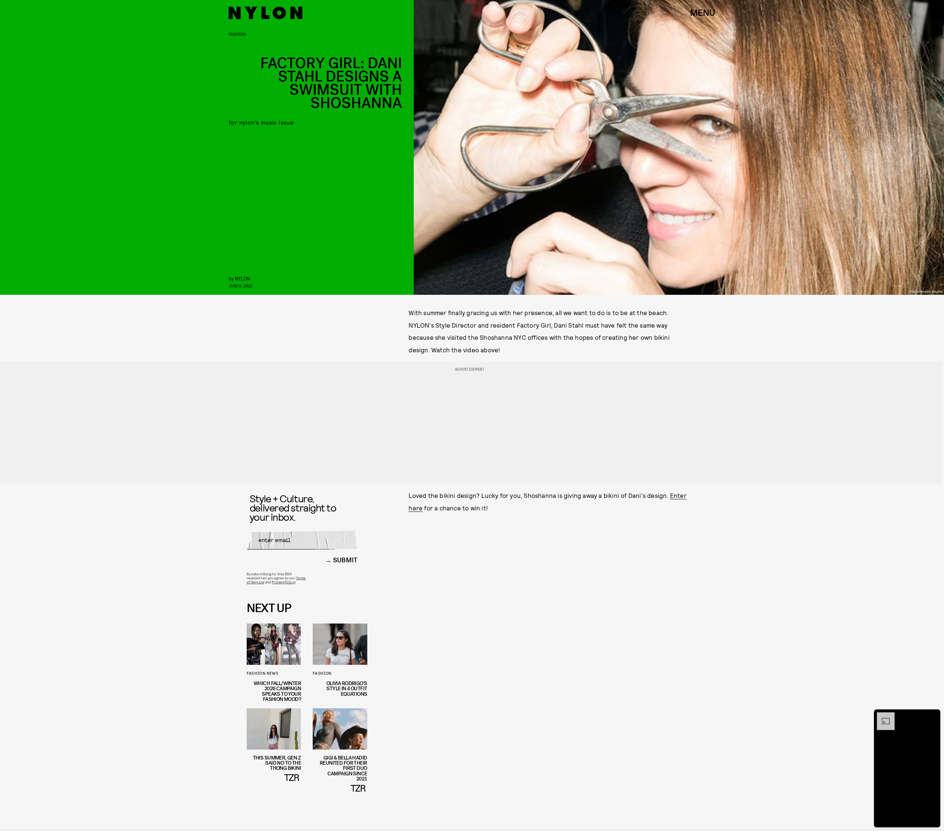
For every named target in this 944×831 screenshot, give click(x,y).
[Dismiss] (932, 716)
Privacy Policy (283, 582)
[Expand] (882, 716)
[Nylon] (265, 13)
